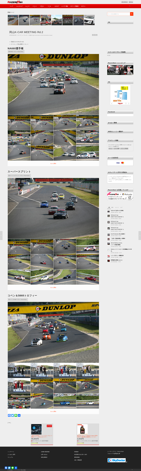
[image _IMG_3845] (42, 137)
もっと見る (53, 163)
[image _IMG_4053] (64, 261)
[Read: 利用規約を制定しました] (108, 260)
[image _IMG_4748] (42, 370)
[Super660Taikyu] (139, 235)
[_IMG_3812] (53, 84)
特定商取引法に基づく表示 (80, 454)
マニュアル (10, 457)
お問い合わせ (44, 454)
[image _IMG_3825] (19, 137)
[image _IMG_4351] (64, 401)
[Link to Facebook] (132, 470)
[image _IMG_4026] (42, 246)
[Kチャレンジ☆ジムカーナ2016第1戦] (1, 235)
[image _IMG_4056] (87, 261)
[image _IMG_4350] (42, 401)
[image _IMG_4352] (87, 401)
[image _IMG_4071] (64, 277)
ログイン (131, 2)
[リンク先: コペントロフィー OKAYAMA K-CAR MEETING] (24, 20)
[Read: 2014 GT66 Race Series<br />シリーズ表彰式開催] (108, 243)
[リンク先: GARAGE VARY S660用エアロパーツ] (89, 20)
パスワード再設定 (124, 148)
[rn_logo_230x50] (15, 2)
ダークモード (125, 2)
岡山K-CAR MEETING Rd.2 (26, 32)
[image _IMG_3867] (42, 153)
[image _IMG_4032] (64, 246)
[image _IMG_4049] (42, 261)
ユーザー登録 (116, 148)
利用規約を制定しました (116, 260)
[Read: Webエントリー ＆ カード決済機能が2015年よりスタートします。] (108, 250)
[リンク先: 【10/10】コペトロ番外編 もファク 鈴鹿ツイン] (35, 20)
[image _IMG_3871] (64, 153)
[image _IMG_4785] (19, 385)
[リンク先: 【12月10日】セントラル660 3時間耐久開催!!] (45, 20)
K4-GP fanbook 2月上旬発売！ (118, 234)
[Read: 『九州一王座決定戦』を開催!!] (108, 239)
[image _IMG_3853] (87, 137)
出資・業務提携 (78, 460)
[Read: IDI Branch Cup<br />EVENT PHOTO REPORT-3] (108, 215)
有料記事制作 (44, 457)
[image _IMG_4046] (19, 261)
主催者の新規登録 (45, 451)
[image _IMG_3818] (87, 122)
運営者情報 (77, 457)
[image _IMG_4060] (42, 277)
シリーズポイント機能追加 (117, 255)
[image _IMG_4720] (19, 370)
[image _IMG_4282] (42, 385)
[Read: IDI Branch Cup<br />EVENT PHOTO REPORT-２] (108, 222)
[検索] (129, 6)
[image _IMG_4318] (19, 401)
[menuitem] (11, 6)
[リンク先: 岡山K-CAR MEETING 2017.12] (78, 20)
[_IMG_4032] (53, 208)
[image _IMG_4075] (87, 277)
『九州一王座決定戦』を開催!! (118, 238)
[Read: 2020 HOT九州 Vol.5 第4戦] (108, 211)
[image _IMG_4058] (19, 277)
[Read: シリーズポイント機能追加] (108, 256)
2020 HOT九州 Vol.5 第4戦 (117, 210)
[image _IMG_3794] (19, 122)
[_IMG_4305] (53, 332)
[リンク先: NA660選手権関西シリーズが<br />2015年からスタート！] (67, 20)
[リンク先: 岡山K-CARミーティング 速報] (56, 20)
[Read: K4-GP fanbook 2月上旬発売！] (108, 234)
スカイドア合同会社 (113, 453)
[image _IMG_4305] (87, 385)
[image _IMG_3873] (87, 153)
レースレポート (25, 35)
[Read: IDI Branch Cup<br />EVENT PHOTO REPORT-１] (108, 228)
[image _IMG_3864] (19, 153)
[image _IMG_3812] (64, 122)
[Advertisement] (120, 35)
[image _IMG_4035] (87, 246)
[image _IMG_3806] (42, 122)
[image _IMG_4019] (19, 246)
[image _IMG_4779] (87, 370)
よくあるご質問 (11, 454)
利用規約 (76, 451)
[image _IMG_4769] (64, 370)
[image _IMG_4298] (64, 385)
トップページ (11, 451)
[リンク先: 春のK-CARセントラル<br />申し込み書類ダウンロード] (13, 20)
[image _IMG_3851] (64, 137)
